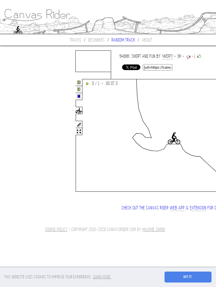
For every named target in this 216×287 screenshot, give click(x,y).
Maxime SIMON (154, 229)
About (147, 40)
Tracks (76, 40)
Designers (96, 40)
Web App (177, 208)
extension (198, 208)
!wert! (167, 56)
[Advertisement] (23, 136)
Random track (123, 40)
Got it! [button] (188, 277)
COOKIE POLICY (56, 229)
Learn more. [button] (102, 276)
